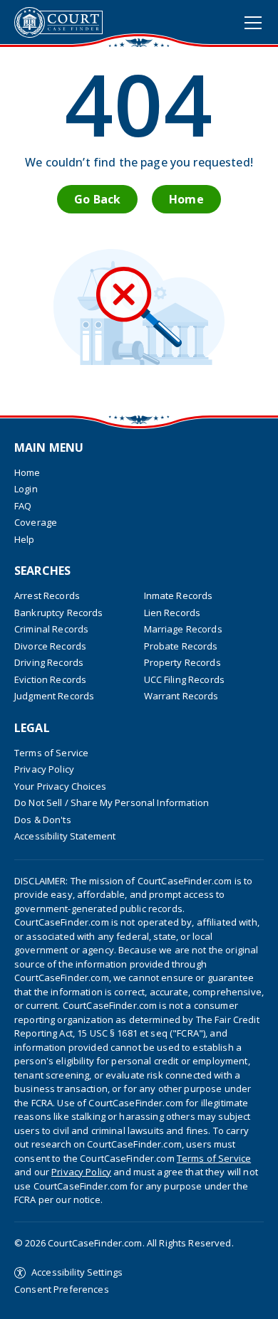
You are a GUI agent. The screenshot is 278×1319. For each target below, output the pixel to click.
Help (24, 539)
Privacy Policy (44, 769)
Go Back (97, 199)
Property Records (182, 662)
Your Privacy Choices (60, 786)
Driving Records (48, 662)
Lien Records (172, 612)
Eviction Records (50, 679)
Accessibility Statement (64, 836)
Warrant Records (181, 695)
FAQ (22, 505)
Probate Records (181, 646)
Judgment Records (54, 695)
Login (26, 488)
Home (186, 199)
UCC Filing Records (184, 679)
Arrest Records (47, 595)
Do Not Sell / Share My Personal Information (111, 802)
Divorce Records (50, 646)
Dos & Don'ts (42, 819)
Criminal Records (51, 629)
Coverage (35, 522)
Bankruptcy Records (58, 612)
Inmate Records (178, 595)
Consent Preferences (61, 1289)
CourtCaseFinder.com (58, 22)
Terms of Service (51, 752)
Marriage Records (183, 629)
